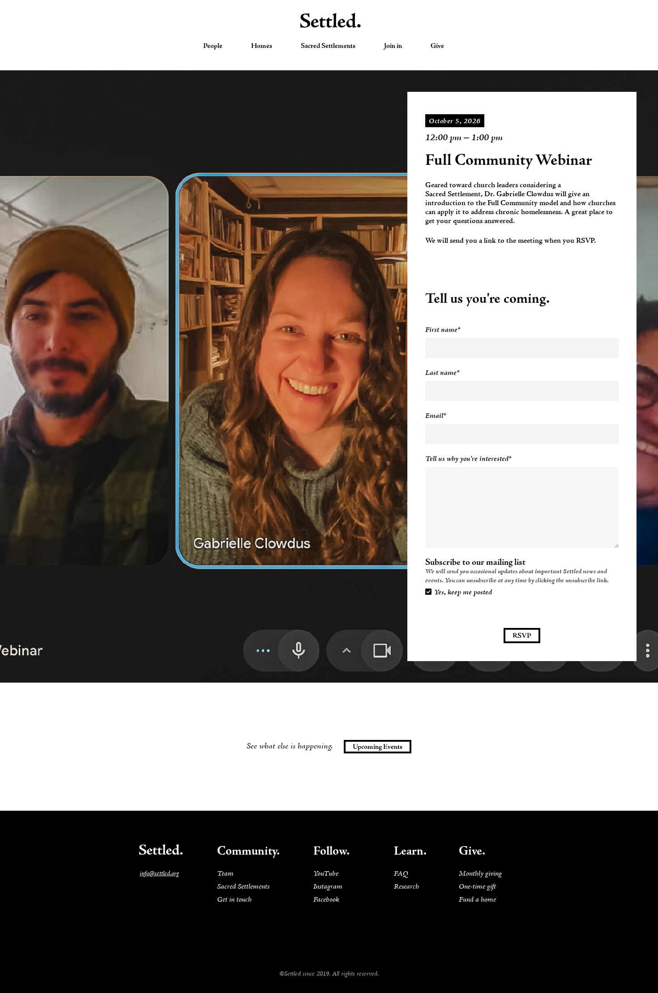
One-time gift (477, 887)
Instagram (327, 887)
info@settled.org (159, 873)
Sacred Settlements (243, 887)
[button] (213, 46)
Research (406, 887)
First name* (443, 330)
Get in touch (234, 900)
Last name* (442, 373)
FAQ (401, 874)
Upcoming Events (377, 747)
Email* (435, 416)
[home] (329, 20)
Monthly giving (480, 874)
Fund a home (477, 900)
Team (225, 874)
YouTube (325, 874)
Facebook (326, 900)
